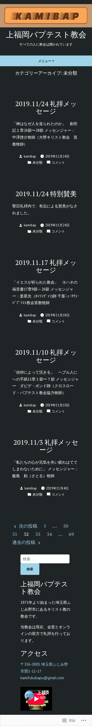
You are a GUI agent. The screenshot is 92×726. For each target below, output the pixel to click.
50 (65, 526)
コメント (58, 162)
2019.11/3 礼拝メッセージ (46, 446)
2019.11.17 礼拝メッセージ (46, 266)
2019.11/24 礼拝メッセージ (46, 107)
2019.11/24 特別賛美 (46, 193)
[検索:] (45, 558)
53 (37, 534)
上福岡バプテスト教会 (46, 34)
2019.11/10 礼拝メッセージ (46, 356)
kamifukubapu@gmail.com (42, 677)
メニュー (47, 62)
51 (14, 534)
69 (71, 534)
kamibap (30, 156)
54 (49, 534)
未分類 (37, 162)
